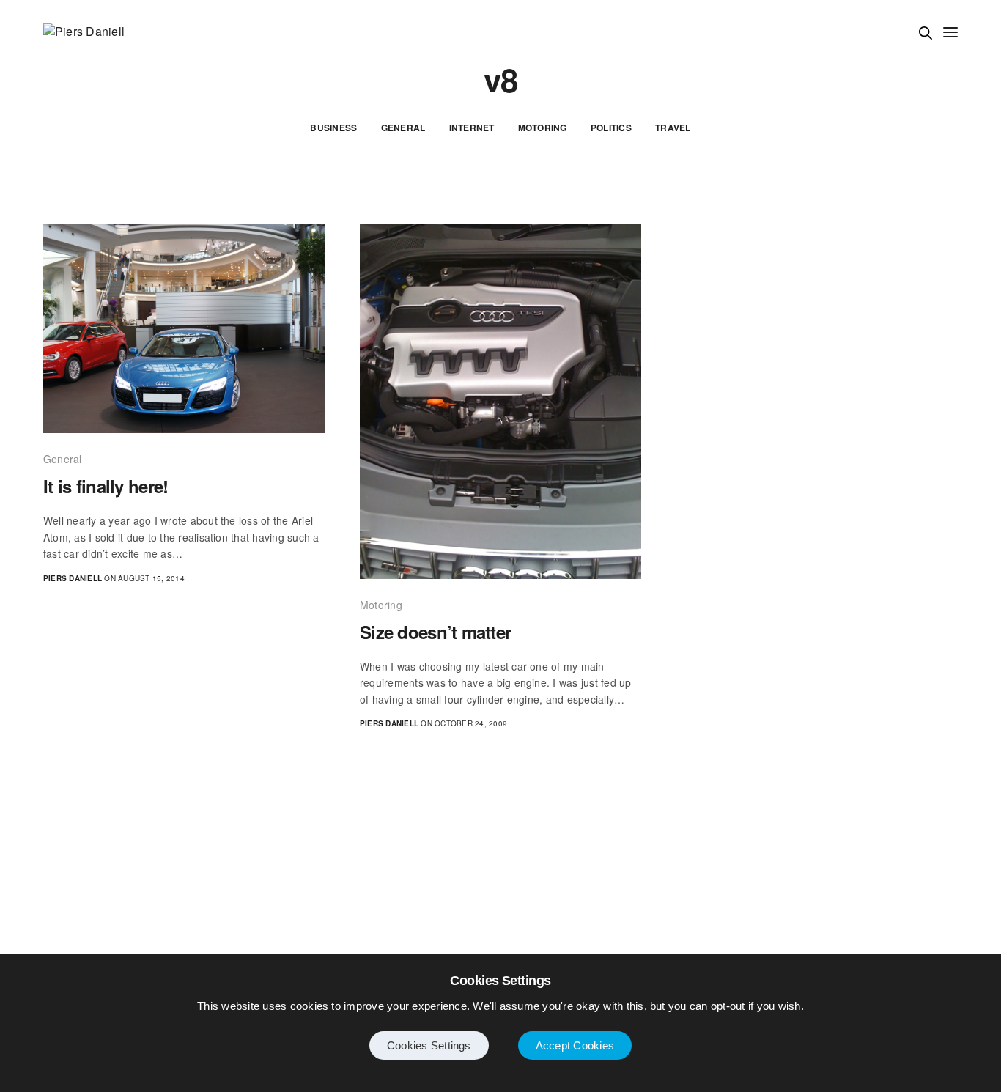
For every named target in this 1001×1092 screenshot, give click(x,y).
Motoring (542, 127)
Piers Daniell (72, 578)
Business (333, 127)
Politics (611, 127)
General (403, 127)
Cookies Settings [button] (429, 1045)
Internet (472, 127)
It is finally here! (105, 486)
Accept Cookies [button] (575, 1045)
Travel (672, 127)
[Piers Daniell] (84, 31)
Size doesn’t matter (435, 632)
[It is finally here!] (184, 328)
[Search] (925, 33)
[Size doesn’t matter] (500, 401)
